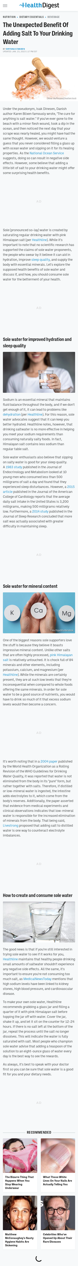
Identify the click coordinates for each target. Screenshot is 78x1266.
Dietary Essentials (31, 17)
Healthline (39, 240)
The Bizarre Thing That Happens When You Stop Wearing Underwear (19, 1182)
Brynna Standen (15, 49)
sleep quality (40, 259)
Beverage (54, 17)
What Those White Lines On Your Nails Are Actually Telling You (57, 1180)
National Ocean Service (47, 153)
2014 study (40, 511)
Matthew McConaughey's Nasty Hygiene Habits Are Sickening (19, 1239)
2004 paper (49, 761)
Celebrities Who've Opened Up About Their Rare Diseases (57, 1238)
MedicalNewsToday (37, 979)
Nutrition (9, 17)
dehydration (11, 414)
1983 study (14, 467)
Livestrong (10, 825)
